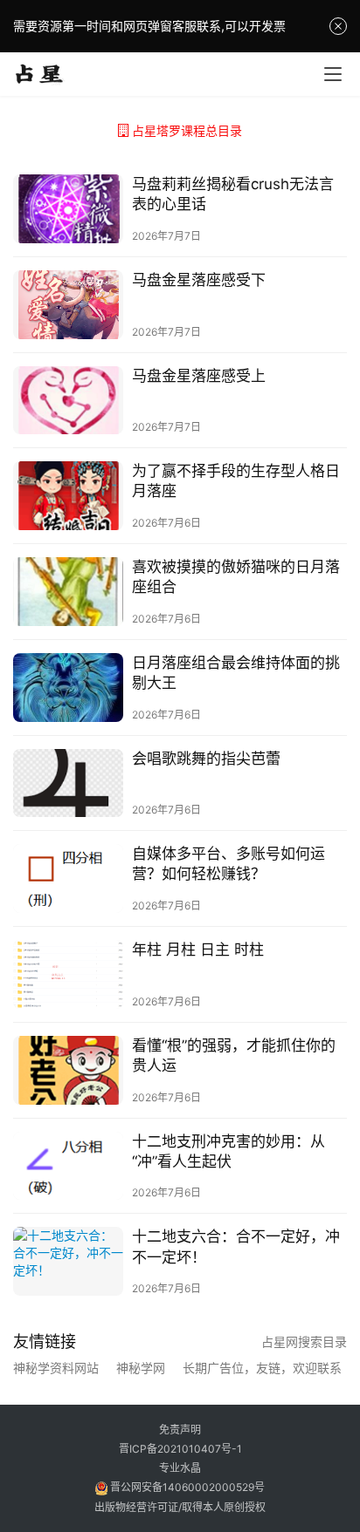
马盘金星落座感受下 (199, 280)
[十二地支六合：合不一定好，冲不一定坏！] (68, 1261)
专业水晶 (180, 1467)
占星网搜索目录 (304, 1341)
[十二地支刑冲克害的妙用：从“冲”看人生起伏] (68, 1166)
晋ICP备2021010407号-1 (180, 1448)
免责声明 (180, 1429)
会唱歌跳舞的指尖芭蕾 (206, 758)
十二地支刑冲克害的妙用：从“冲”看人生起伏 (228, 1151)
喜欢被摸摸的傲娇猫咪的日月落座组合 (236, 577)
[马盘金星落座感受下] (68, 304)
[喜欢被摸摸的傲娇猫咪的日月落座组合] (68, 591)
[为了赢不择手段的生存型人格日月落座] (68, 495)
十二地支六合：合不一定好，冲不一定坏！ (236, 1246)
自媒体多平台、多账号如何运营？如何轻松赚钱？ (228, 863)
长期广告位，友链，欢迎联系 (262, 1368)
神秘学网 (140, 1368)
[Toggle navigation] (333, 74)
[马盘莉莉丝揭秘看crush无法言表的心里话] (68, 208)
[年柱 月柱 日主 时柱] (68, 974)
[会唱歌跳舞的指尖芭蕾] (68, 783)
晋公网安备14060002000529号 (186, 1487)
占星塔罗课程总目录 (187, 130)
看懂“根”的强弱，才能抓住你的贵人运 (234, 1055)
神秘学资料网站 (56, 1368)
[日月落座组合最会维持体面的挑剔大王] (68, 687)
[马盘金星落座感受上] (68, 400)
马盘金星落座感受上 (199, 376)
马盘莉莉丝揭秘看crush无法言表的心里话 (233, 194)
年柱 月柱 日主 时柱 (198, 949)
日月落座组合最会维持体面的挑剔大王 (236, 672)
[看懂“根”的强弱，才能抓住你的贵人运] (68, 1070)
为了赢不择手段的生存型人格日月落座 (236, 481)
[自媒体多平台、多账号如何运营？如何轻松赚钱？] (68, 878)
